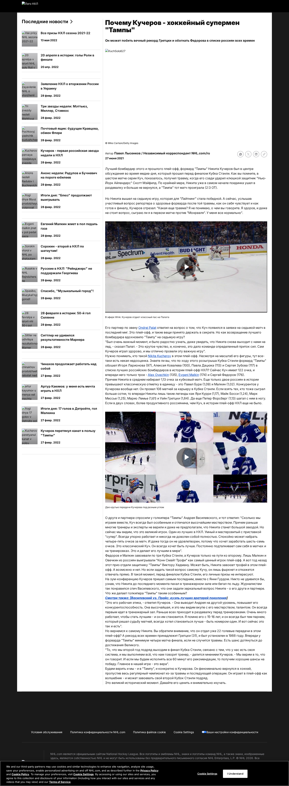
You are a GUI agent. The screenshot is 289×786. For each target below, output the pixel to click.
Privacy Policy (149, 770)
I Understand (235, 773)
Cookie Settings (83, 774)
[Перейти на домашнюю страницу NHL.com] (36, 6)
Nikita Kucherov (159, 356)
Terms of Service (60, 781)
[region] (144, 773)
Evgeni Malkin (189, 375)
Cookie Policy (20, 774)
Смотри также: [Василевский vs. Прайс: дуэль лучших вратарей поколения (165, 598)
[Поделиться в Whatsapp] (240, 154)
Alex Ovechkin (158, 375)
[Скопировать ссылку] (264, 154)
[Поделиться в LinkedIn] (256, 154)
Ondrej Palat (147, 328)
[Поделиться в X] (248, 154)
